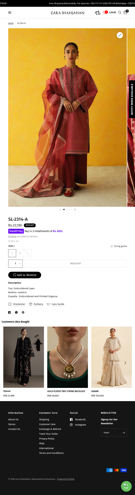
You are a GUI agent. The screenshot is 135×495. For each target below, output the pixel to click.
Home (11, 23)
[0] (124, 12)
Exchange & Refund (50, 429)
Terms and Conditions (51, 453)
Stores (11, 424)
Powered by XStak (65, 479)
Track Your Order (48, 433)
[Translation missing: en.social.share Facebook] (10, 312)
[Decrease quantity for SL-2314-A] (10, 263)
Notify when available (132, 99)
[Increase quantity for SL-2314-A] (19, 263)
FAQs (41, 443)
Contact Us (14, 429)
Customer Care (48, 413)
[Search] (119, 12)
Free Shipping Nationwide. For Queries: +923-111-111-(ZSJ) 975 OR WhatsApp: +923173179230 (83, 3)
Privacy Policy (46, 438)
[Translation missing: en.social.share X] (17, 312)
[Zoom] (120, 35)
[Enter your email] (123, 433)
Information (15, 413)
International (46, 448)
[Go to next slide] (125, 363)
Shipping (12, 236)
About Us (13, 419)
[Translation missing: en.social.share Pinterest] (24, 312)
